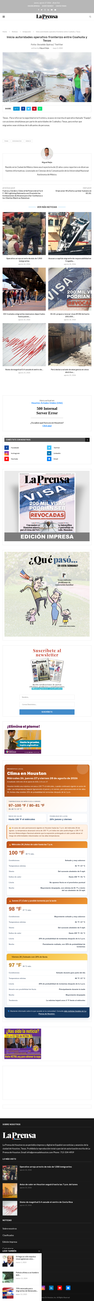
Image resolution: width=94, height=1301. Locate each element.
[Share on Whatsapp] (40, 109)
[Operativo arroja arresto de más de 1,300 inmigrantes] (24, 233)
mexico (28, 141)
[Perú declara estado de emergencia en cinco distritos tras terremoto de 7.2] (69, 344)
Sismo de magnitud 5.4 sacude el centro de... (24, 370)
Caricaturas (8, 1248)
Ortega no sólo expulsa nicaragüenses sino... (26, 1258)
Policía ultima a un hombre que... (27, 1274)
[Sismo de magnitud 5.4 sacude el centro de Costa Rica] (24, 344)
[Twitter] (41, 10)
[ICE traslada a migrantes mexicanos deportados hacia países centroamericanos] (24, 289)
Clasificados (8, 1235)
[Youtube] (52, 10)
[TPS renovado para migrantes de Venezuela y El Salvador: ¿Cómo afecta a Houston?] (7, 1293)
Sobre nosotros (10, 1228)
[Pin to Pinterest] (34, 109)
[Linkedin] (48, 10)
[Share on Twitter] (28, 109)
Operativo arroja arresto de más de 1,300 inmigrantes (46, 1167)
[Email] (55, 10)
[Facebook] (38, 10)
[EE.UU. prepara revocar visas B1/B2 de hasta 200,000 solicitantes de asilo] (69, 289)
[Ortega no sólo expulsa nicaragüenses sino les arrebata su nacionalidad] (7, 1261)
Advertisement (48, 6)
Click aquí (47, 425)
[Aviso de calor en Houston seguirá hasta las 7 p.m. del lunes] (10, 1190)
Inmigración (27, 32)
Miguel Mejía (44, 48)
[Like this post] (17, 109)
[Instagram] (45, 10)
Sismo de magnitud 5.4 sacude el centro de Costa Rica (46, 1202)
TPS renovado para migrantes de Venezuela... (27, 1290)
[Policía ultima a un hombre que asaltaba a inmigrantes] (7, 1277)
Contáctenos (61, 6)
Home (5, 32)
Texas (6, 141)
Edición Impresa (34, 6)
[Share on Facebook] (23, 109)
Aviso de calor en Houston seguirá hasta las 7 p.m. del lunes (49, 1184)
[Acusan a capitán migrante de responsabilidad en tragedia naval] (69, 233)
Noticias (15, 32)
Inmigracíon (17, 141)
